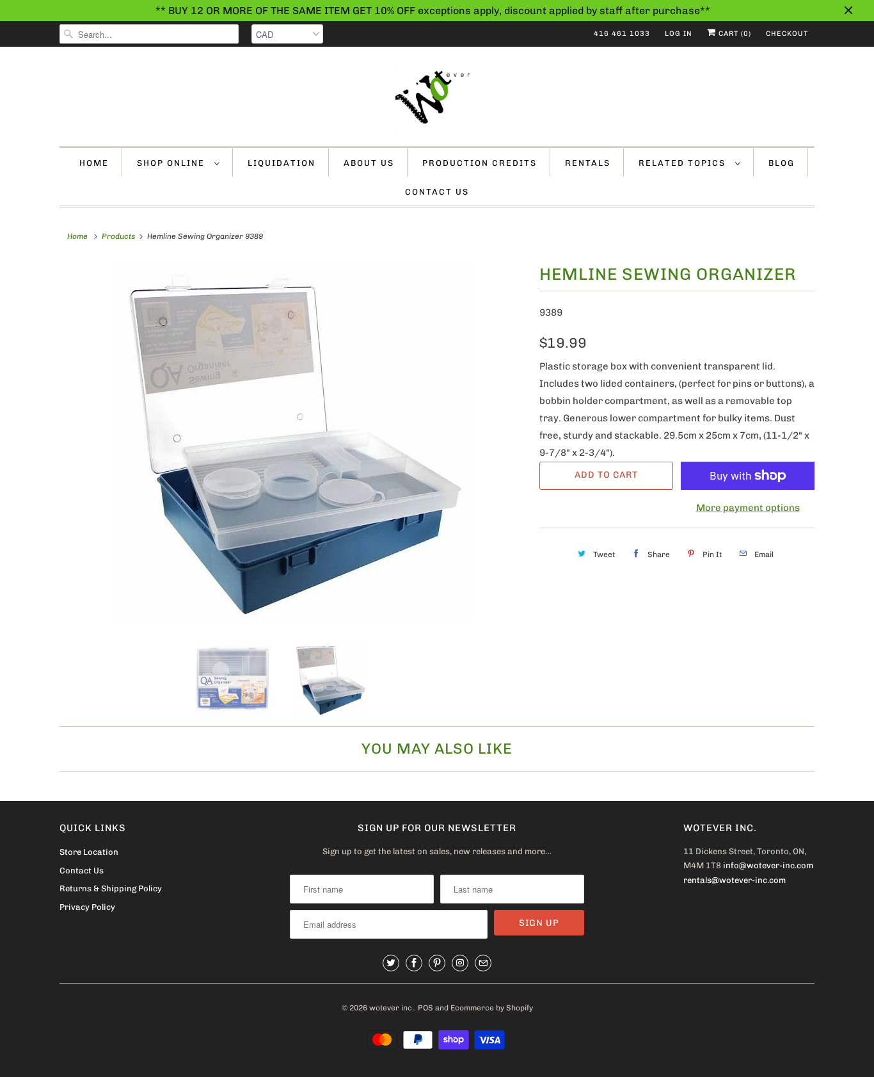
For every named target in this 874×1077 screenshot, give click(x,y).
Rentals (587, 163)
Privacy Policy (87, 907)
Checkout (787, 33)
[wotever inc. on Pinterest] (437, 963)
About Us (369, 163)
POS (425, 1007)
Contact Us (437, 192)
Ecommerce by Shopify (491, 1007)
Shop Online (172, 163)
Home (94, 163)
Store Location (89, 852)
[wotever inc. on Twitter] (391, 963)
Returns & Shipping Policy (111, 888)
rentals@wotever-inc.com (734, 880)
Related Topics (684, 163)
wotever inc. (391, 1007)
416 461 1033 (622, 33)
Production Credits (479, 163)
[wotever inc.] (437, 99)
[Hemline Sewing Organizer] (293, 443)
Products (118, 236)
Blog (781, 163)
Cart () (733, 33)
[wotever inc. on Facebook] (414, 963)
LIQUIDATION (281, 163)
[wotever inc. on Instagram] (460, 963)
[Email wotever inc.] (483, 963)
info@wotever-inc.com (768, 865)
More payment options (748, 508)
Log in (678, 33)
